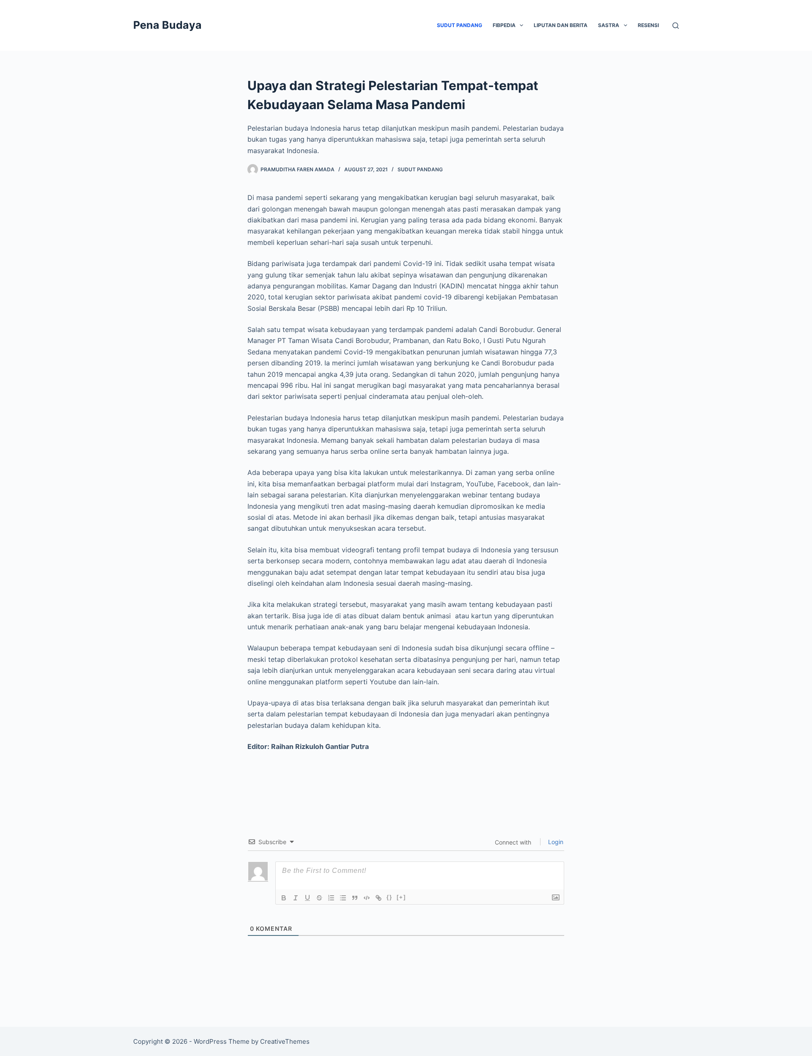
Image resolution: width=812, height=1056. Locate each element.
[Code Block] (367, 898)
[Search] (675, 25)
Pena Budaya (167, 25)
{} (389, 897)
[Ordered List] (331, 898)
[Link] (378, 898)
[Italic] (296, 898)
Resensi (648, 25)
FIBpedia (504, 25)
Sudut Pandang (459, 25)
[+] (401, 897)
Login (554, 841)
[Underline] (307, 898)
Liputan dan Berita (560, 25)
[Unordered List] (343, 898)
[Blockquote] (355, 898)
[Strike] (319, 898)
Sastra (608, 25)
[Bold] (284, 898)
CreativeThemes (285, 1041)
